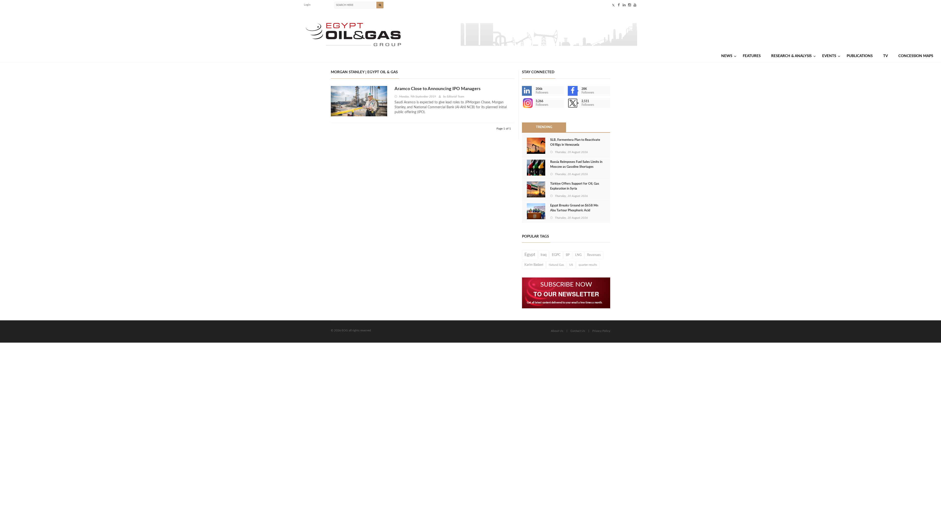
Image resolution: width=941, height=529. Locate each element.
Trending (544, 127)
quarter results (588, 264)
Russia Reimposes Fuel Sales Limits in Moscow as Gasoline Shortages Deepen (576, 166)
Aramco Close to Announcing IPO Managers (438, 89)
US (571, 264)
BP (568, 254)
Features (752, 56)
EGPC (556, 255)
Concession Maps (915, 56)
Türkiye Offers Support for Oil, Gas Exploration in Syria (574, 186)
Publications (860, 56)
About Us (557, 330)
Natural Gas (556, 264)
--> (522, 103)
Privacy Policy (601, 330)
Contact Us (577, 330)
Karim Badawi (533, 264)
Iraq (543, 255)
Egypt (529, 254)
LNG (578, 254)
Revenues (594, 254)
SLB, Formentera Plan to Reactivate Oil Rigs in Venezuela (575, 142)
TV (885, 56)
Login (307, 4)
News (726, 56)
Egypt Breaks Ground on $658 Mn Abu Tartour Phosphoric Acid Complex (574, 210)
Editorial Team (455, 96)
